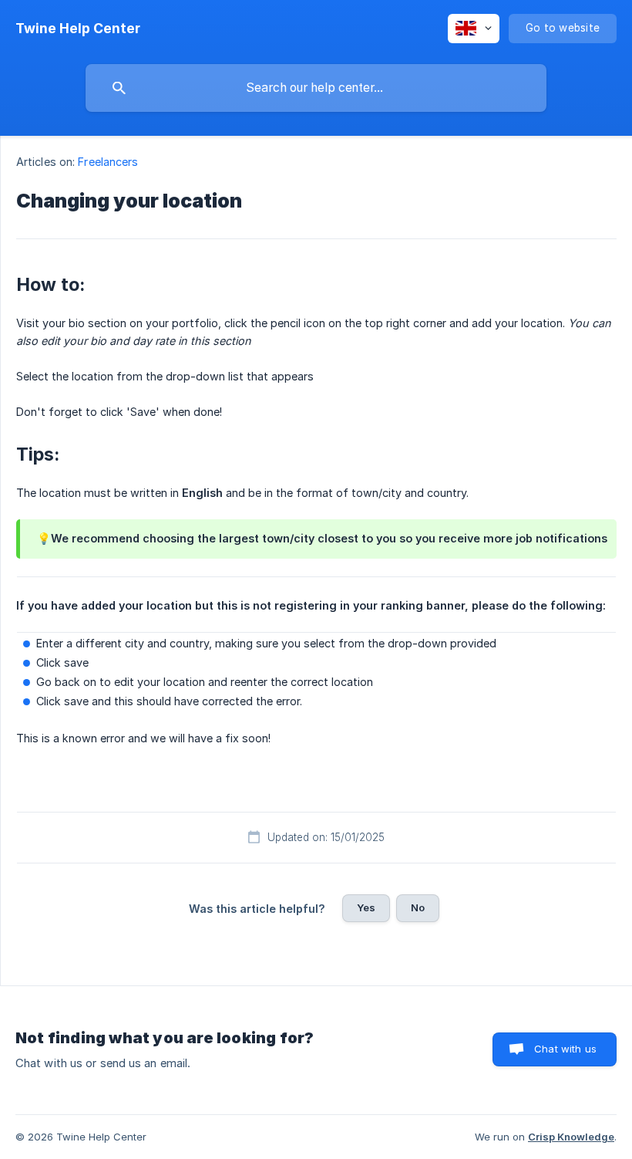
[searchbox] (316, 88)
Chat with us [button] (565, 1048)
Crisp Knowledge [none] (571, 1136)
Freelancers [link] (108, 161)
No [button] (418, 907)
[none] (77, 28)
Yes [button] (366, 907)
